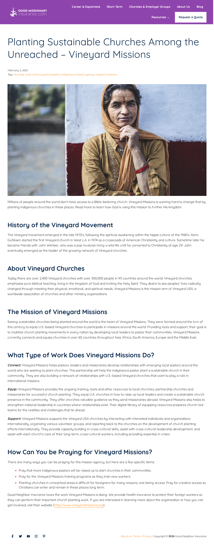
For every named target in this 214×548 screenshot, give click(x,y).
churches (18, 74)
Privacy (146, 536)
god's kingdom (51, 74)
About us (126, 536)
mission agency (84, 74)
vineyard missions (106, 74)
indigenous (67, 74)
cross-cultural (33, 74)
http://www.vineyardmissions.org (78, 505)
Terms (137, 536)
